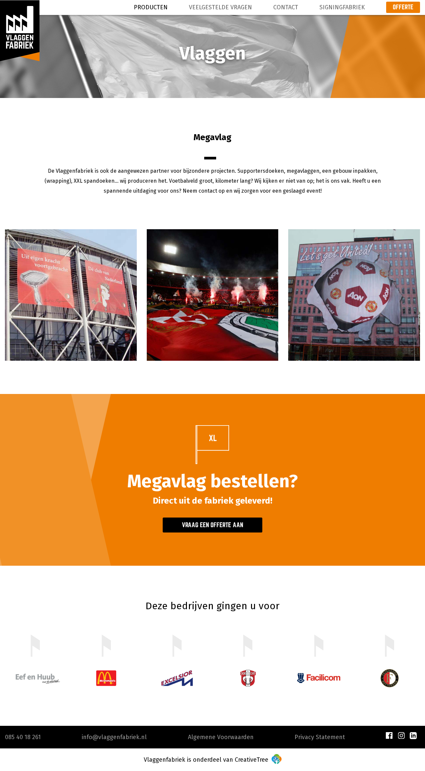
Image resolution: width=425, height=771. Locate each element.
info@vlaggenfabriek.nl (114, 737)
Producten (151, 7)
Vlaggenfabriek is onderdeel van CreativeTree (207, 759)
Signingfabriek (342, 7)
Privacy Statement (320, 737)
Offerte (403, 7)
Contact (285, 7)
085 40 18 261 (23, 737)
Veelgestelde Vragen (220, 7)
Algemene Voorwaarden (221, 737)
